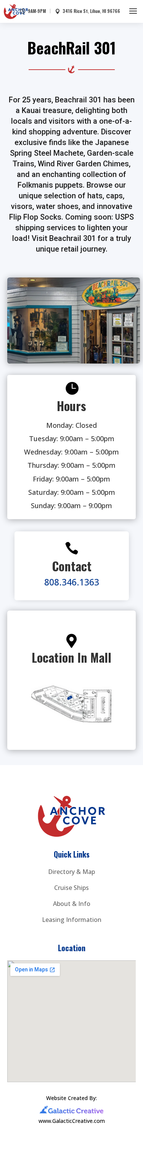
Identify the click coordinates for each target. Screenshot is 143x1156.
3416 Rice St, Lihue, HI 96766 (91, 11)
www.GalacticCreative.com (72, 1120)
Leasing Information (71, 919)
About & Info (71, 903)
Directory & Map (71, 871)
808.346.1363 (71, 582)
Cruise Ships (71, 887)
